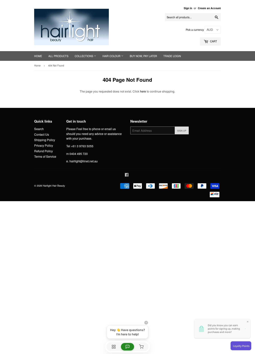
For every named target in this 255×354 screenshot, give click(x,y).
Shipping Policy (44, 140)
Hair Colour (111, 56)
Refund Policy (43, 151)
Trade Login (172, 56)
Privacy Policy (43, 145)
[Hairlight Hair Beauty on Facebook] (127, 175)
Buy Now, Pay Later (143, 56)
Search (39, 129)
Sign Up (181, 130)
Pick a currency (195, 30)
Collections (84, 56)
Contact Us (41, 134)
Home (38, 56)
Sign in (188, 8)
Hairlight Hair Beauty (54, 185)
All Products (58, 56)
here (143, 91)
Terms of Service (45, 156)
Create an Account (209, 8)
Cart (213, 41)
